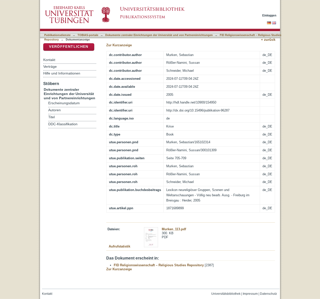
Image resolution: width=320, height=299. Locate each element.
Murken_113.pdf (174, 229)
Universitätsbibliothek (225, 294)
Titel (51, 117)
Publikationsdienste (57, 35)
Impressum (250, 294)
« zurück (268, 40)
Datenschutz (268, 294)
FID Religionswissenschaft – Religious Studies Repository (159, 265)
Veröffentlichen (68, 46)
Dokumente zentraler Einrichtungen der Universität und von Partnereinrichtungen (159, 35)
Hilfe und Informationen (61, 73)
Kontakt (49, 60)
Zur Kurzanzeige (119, 45)
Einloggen (269, 15)
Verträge (50, 66)
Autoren (54, 110)
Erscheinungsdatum (64, 103)
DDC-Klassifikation (63, 124)
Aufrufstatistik (119, 246)
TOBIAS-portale (88, 35)
